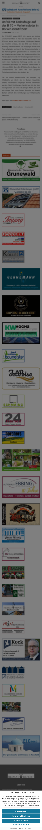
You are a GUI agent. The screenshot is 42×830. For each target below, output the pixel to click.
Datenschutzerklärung (16, 828)
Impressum (28, 828)
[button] (21, 816)
